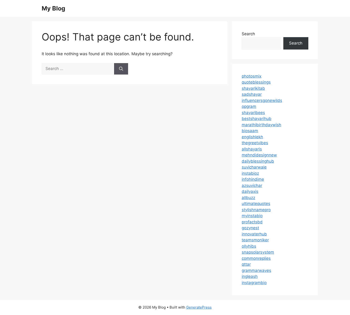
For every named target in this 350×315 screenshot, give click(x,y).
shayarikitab (253, 88)
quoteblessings (256, 82)
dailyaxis (250, 191)
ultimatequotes (256, 203)
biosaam (250, 130)
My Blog (53, 8)
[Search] (121, 69)
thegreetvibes (255, 142)
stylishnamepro (256, 209)
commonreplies (256, 258)
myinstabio (252, 215)
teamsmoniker (255, 240)
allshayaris (252, 149)
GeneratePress (199, 307)
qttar (246, 264)
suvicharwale (254, 167)
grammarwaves (256, 270)
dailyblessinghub (258, 161)
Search (248, 33)
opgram (249, 106)
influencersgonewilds (262, 100)
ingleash (250, 276)
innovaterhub (254, 234)
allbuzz (248, 197)
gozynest (250, 227)
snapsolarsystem (258, 252)
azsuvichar (252, 185)
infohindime (253, 179)
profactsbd (252, 222)
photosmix (251, 76)
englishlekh (252, 137)
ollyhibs (249, 246)
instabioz (250, 173)
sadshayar (252, 94)
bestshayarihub (256, 118)
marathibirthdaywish (261, 124)
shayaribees (253, 112)
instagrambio (254, 282)
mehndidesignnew (259, 155)
